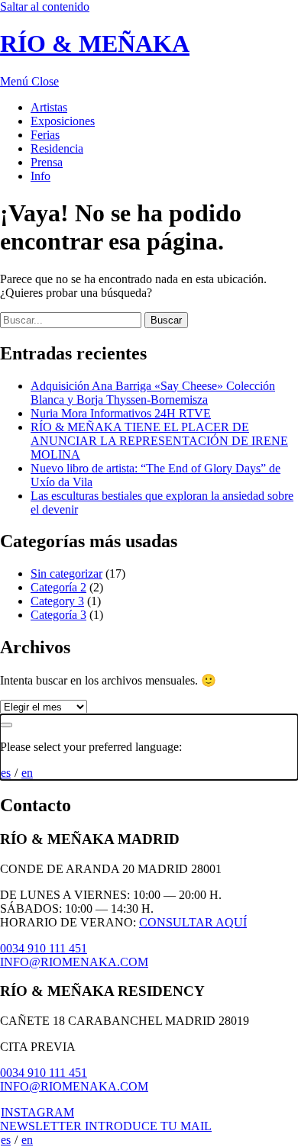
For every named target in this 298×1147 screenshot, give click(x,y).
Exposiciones (63, 120)
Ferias (45, 134)
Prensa (47, 162)
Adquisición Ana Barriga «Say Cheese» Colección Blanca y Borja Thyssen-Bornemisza (153, 392)
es (6, 772)
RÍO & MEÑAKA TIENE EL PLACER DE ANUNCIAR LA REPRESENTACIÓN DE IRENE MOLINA (159, 440)
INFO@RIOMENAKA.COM (74, 961)
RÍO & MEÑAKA (94, 43)
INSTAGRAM (37, 1112)
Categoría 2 (58, 587)
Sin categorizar (66, 573)
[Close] (6, 725)
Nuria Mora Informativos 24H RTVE (121, 413)
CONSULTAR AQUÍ (193, 922)
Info (40, 175)
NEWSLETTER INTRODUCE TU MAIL (106, 1126)
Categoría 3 (58, 614)
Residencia (57, 148)
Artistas (49, 107)
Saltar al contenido (44, 6)
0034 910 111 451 (43, 948)
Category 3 (57, 600)
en (27, 772)
